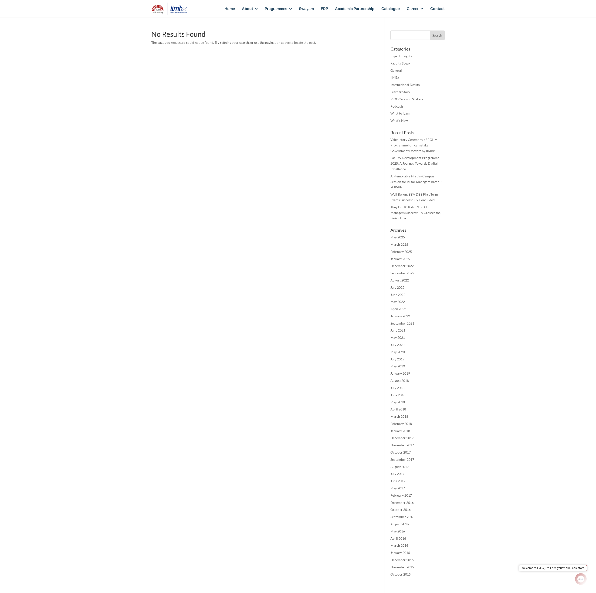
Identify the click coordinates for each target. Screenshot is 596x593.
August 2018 (399, 381)
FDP (324, 9)
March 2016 (399, 545)
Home (229, 9)
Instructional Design (405, 85)
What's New (399, 120)
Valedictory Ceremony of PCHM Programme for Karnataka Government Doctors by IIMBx (413, 145)
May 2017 (397, 488)
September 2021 (402, 323)
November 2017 (402, 445)
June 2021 (397, 330)
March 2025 (399, 244)
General (396, 70)
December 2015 (402, 560)
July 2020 (397, 345)
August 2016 (399, 524)
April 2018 (398, 409)
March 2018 (399, 416)
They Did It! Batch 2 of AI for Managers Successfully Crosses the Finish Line (415, 212)
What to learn (400, 113)
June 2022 (397, 295)
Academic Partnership (354, 9)
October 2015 (400, 574)
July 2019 (397, 359)
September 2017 (402, 459)
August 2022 (399, 280)
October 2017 (400, 452)
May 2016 (397, 531)
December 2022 (402, 266)
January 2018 (400, 431)
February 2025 (401, 252)
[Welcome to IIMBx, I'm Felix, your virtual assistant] (581, 579)
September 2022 (402, 273)
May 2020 (397, 352)
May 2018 (397, 402)
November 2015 (402, 567)
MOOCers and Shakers (406, 99)
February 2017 (401, 495)
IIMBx (394, 77)
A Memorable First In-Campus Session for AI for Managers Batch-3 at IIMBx (416, 181)
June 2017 (397, 481)
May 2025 (397, 237)
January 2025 (400, 259)
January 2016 (400, 553)
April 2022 (398, 309)
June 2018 (397, 395)
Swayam (306, 9)
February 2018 (401, 424)
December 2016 (402, 503)
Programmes (276, 9)
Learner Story (400, 92)
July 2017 (397, 474)
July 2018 (397, 388)
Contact (437, 9)
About (247, 9)
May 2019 (397, 366)
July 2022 (397, 287)
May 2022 (397, 302)
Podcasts (396, 106)
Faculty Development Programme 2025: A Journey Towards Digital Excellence (414, 163)
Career (413, 9)
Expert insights (401, 56)
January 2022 (400, 316)
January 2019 (400, 373)
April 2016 (398, 538)
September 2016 (402, 517)
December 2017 (402, 438)
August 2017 (399, 467)
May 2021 (397, 337)
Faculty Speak (400, 63)
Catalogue (390, 9)
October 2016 (400, 510)
